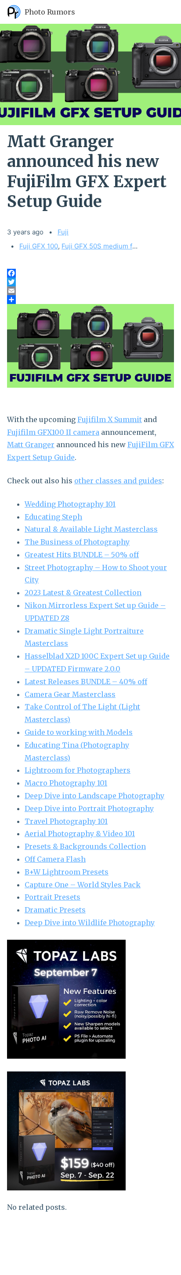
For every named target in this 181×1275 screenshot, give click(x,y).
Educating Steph (53, 516)
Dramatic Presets (55, 909)
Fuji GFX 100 (38, 246)
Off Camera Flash (55, 859)
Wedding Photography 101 (70, 504)
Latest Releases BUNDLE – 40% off (86, 681)
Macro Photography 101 (66, 782)
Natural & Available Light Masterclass (91, 529)
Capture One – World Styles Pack (83, 884)
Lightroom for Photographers (77, 770)
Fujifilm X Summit (109, 419)
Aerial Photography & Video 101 (80, 833)
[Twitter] (90, 282)
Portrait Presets (52, 897)
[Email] (90, 290)
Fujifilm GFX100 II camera (53, 432)
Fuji (63, 232)
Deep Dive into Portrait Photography (89, 808)
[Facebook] (90, 273)
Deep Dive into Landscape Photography (94, 795)
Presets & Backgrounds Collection (85, 846)
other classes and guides (118, 480)
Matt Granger (30, 444)
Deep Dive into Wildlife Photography (90, 922)
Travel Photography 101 (66, 821)
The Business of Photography (77, 541)
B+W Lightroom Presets (67, 871)
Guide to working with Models (79, 732)
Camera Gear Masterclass (70, 694)
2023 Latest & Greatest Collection (83, 592)
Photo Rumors (50, 11)
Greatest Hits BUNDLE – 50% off (82, 554)
